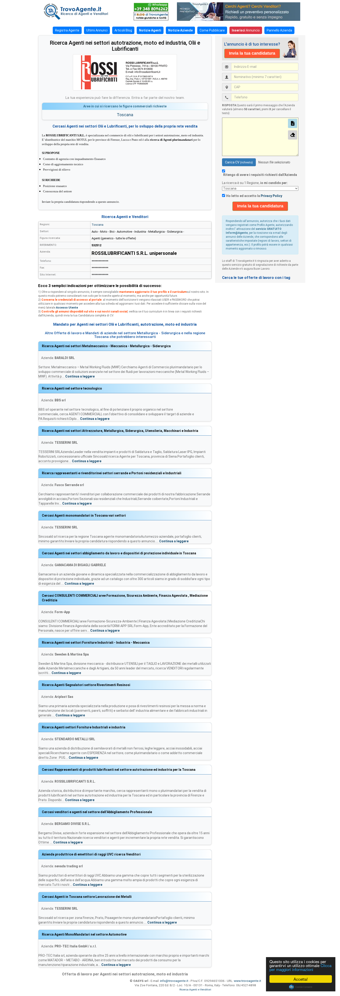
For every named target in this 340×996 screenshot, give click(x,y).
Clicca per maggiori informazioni (300, 967)
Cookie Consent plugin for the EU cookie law (300, 987)
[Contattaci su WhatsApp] (151, 7)
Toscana (125, 114)
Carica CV (239, 162)
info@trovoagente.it (174, 981)
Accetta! (301, 979)
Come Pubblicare (212, 30)
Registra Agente (67, 30)
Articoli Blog (123, 30)
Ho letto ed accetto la (254, 196)
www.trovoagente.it (247, 981)
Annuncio (246, 30)
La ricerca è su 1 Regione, (255, 183)
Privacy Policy (271, 196)
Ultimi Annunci (97, 30)
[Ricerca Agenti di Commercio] (241, 11)
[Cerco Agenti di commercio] (83, 11)
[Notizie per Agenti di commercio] (151, 16)
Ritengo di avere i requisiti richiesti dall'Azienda (260, 175)
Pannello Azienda (279, 30)
